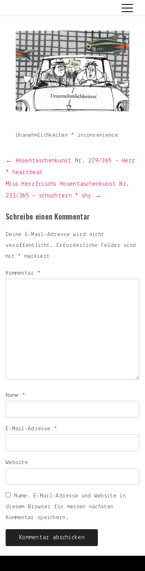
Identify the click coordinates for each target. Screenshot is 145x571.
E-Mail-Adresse (31, 429)
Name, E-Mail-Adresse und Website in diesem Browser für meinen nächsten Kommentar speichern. (66, 507)
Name (15, 395)
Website (17, 463)
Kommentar (23, 273)
